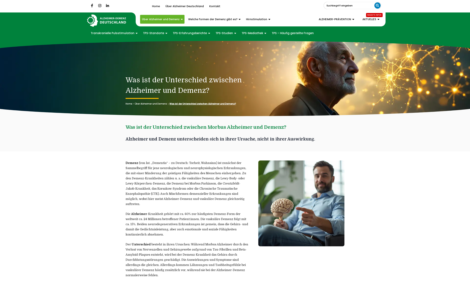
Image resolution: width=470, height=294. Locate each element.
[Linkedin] (107, 6)
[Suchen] (377, 5)
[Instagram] (100, 6)
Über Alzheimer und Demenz (151, 103)
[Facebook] (92, 6)
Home (129, 103)
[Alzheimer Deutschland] (106, 20)
